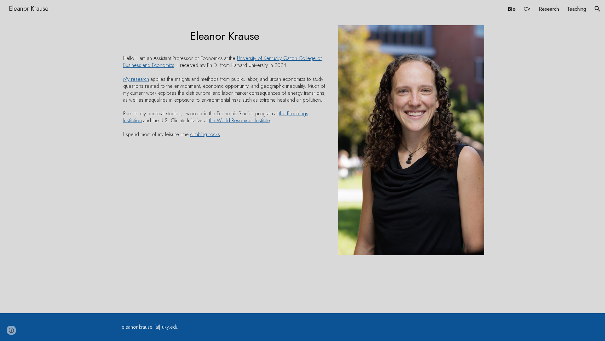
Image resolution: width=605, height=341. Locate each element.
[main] (225, 38)
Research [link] (549, 9)
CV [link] (527, 9)
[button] (597, 8)
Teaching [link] (576, 9)
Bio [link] (512, 9)
